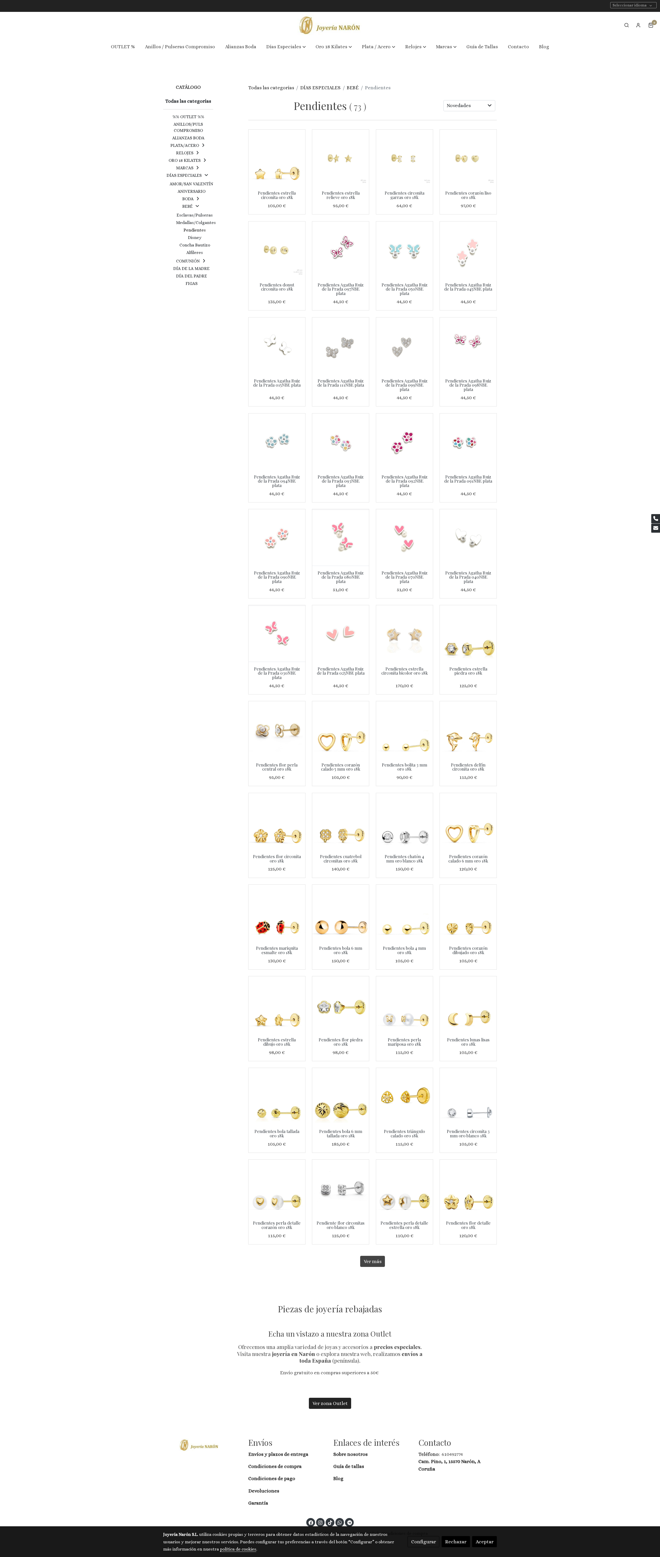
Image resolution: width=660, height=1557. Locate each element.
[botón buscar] (626, 25)
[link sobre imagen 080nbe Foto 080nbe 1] (340, 537)
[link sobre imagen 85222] (277, 249)
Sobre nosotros (351, 1454)
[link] (330, 25)
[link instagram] (320, 1522)
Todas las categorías (271, 87)
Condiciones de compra (275, 1466)
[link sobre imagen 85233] (404, 158)
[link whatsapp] (339, 1522)
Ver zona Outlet (330, 1403)
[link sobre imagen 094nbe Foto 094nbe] (277, 441)
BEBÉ (353, 87)
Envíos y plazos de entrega (278, 1454)
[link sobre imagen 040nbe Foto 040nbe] (468, 537)
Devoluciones (263, 1491)
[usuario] (638, 25)
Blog (338, 1478)
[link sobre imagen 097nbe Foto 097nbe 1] (340, 249)
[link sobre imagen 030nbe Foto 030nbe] (277, 633)
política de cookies (238, 1549)
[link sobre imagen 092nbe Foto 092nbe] (404, 441)
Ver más (373, 1261)
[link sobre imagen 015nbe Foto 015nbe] (277, 345)
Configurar (423, 1541)
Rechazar (455, 1541)
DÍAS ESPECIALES (320, 87)
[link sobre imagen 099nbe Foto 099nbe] (404, 345)
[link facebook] (311, 1522)
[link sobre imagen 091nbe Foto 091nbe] (468, 441)
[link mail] (655, 528)
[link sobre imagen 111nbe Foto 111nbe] (340, 345)
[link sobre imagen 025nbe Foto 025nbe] (340, 633)
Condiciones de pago (271, 1478)
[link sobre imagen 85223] (468, 158)
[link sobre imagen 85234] (340, 158)
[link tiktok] (330, 1522)
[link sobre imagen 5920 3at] (277, 158)
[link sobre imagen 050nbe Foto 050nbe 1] (404, 249)
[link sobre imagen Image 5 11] (404, 633)
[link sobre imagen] (277, 729)
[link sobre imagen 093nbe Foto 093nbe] (340, 441)
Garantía (258, 1503)
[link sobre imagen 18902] (468, 633)
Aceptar (484, 1541)
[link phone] (655, 518)
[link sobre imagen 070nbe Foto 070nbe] (404, 537)
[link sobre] (202, 1445)
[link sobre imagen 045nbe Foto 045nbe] (468, 249)
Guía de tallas (348, 1466)
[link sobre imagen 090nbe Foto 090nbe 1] (277, 537)
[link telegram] (349, 1522)
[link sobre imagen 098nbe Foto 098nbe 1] (468, 345)
